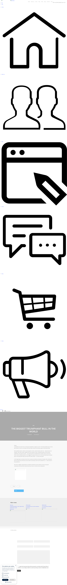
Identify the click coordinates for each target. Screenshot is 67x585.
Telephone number (20, 544)
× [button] (15, 565)
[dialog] (9, 574)
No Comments (36, 434)
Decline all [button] (12, 579)
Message (18, 549)
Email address (36, 539)
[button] (9, 582)
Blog (33, 425)
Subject (35, 544)
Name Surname (20, 539)
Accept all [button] (5, 579)
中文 (2, 4)
